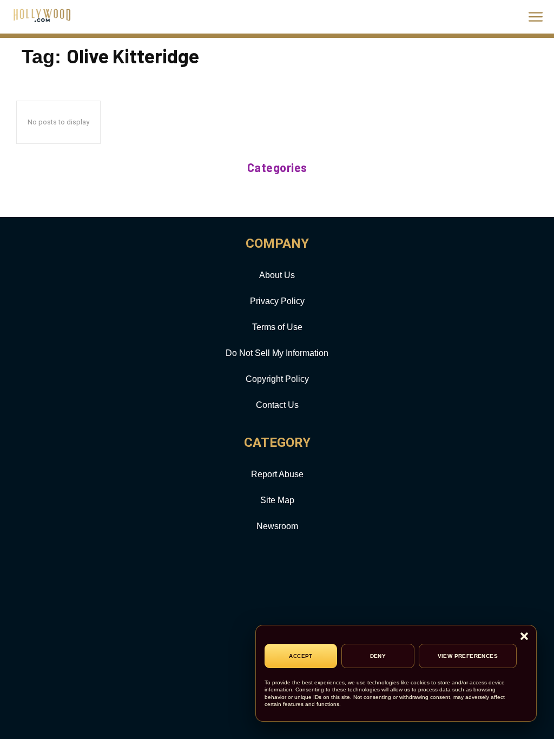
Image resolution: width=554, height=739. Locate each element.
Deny (378, 656)
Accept (300, 656)
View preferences (468, 656)
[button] (524, 637)
